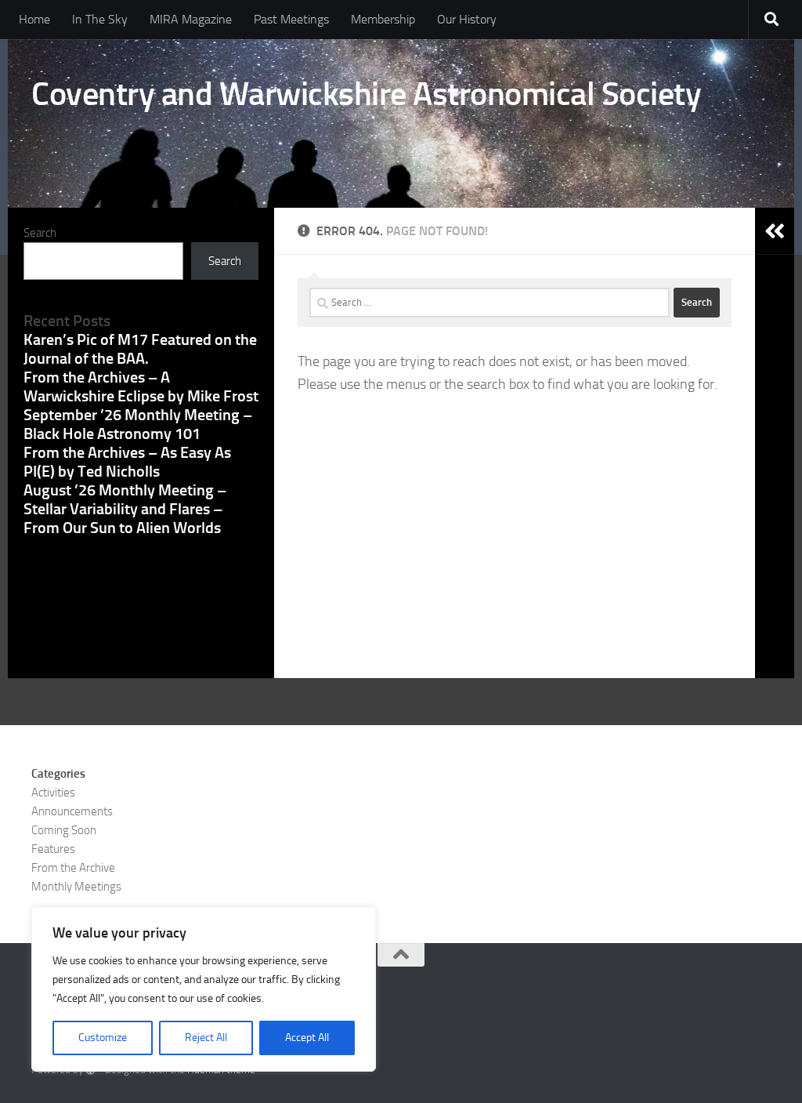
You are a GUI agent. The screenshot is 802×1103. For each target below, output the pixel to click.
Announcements (72, 811)
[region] (203, 989)
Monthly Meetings (76, 887)
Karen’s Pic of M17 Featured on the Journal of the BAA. (140, 349)
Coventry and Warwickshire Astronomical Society (366, 94)
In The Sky (100, 19)
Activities (53, 793)
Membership (383, 19)
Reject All (206, 1037)
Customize (102, 1037)
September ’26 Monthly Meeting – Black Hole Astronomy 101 (137, 424)
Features (53, 849)
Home (34, 19)
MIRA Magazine (191, 19)
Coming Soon (63, 830)
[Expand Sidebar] (774, 231)
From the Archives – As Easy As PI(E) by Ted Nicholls (127, 462)
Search (39, 233)
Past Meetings (291, 19)
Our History (467, 19)
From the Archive (73, 868)
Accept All (307, 1037)
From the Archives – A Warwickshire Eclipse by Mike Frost (140, 386)
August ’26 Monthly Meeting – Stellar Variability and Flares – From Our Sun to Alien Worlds (124, 509)
